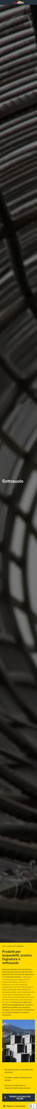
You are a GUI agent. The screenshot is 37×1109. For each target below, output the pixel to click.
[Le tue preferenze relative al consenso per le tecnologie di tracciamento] (33, 1105)
